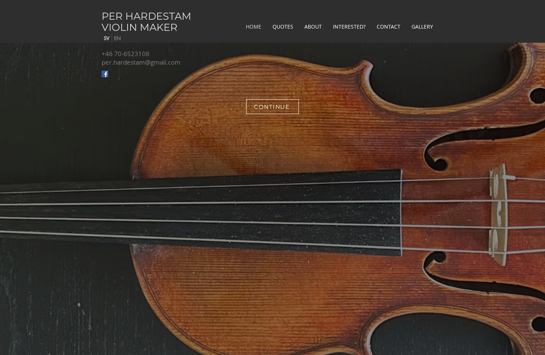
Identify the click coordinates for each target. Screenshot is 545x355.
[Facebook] (105, 74)
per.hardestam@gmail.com (141, 62)
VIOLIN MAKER (140, 27)
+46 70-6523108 (125, 53)
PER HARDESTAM (146, 16)
